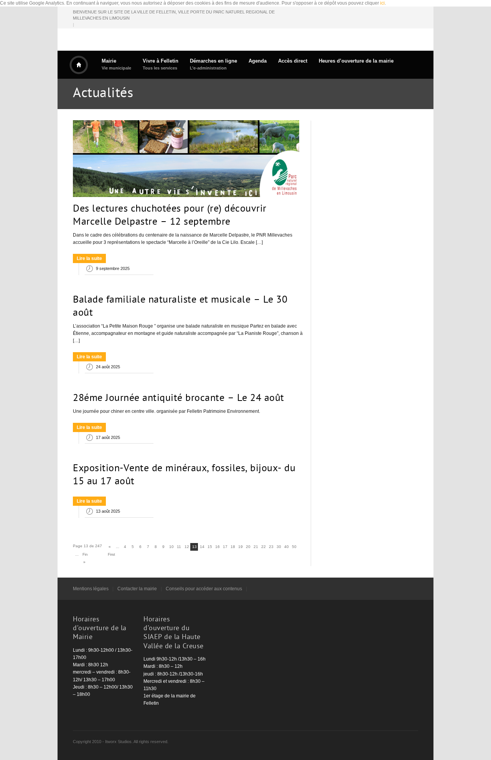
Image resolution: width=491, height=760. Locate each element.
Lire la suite (89, 258)
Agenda (258, 61)
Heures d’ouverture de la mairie (356, 61)
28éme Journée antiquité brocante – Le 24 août (178, 398)
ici (382, 3)
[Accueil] (78, 65)
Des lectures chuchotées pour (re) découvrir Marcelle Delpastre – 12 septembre (170, 216)
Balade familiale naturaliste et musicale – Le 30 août (180, 307)
